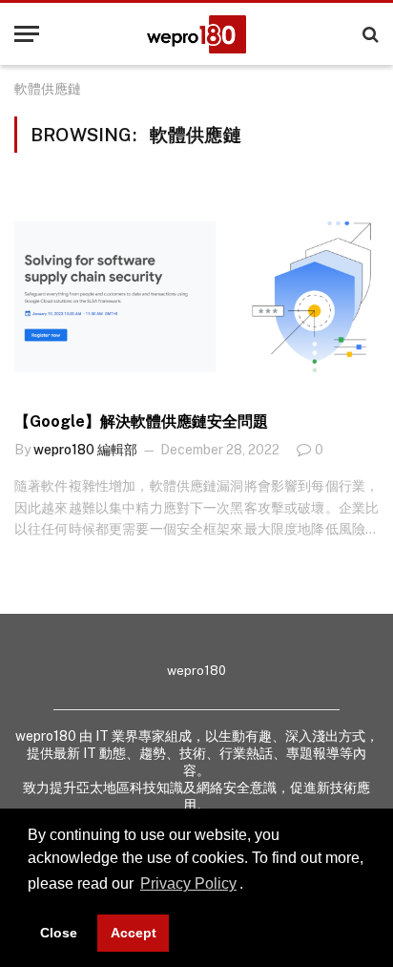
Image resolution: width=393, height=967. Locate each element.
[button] (250, 886)
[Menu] (26, 33)
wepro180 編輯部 (85, 449)
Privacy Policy (188, 883)
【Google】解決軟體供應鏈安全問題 (141, 421)
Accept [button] (133, 932)
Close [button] (58, 932)
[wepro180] (196, 34)
